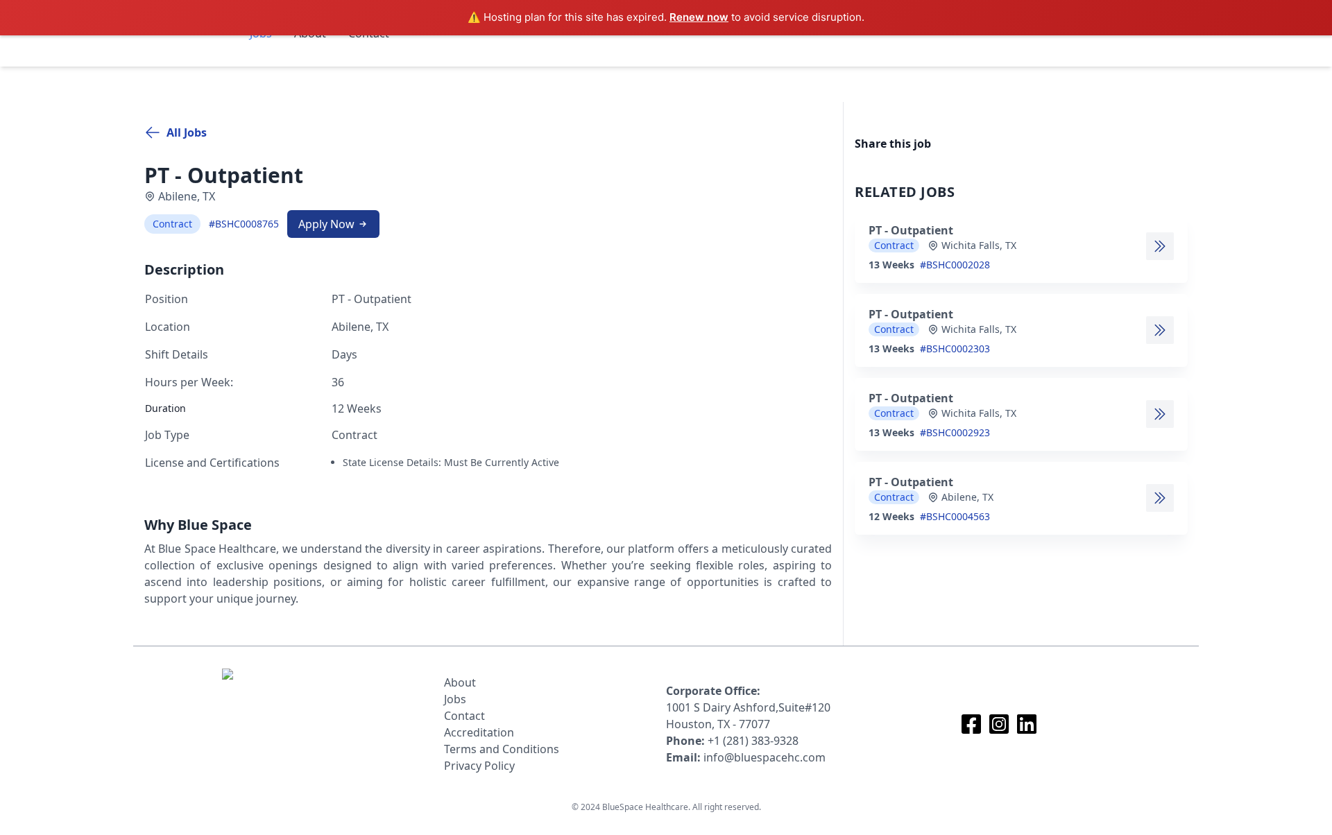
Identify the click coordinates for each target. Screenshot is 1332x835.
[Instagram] (999, 724)
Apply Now (326, 224)
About (460, 682)
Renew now (698, 17)
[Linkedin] (1027, 724)
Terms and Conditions (501, 749)
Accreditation (479, 732)
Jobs (455, 699)
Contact (464, 715)
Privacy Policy (479, 765)
